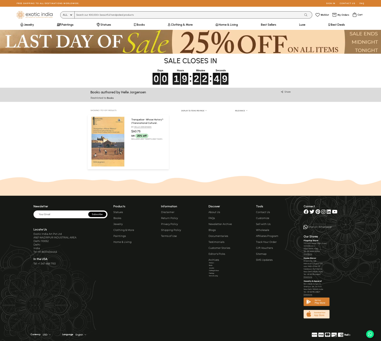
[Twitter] (312, 212)
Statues (118, 212)
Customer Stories (219, 248)
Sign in (330, 3)
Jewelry (118, 224)
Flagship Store (311, 240)
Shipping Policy (171, 230)
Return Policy (169, 218)
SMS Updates (264, 260)
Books (117, 218)
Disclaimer (167, 212)
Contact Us (263, 212)
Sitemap (261, 254)
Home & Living (122, 242)
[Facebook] (306, 212)
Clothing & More (123, 230)
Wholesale (262, 230)
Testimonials (216, 242)
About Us (214, 212)
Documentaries (218, 236)
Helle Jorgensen (142, 127)
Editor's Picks (217, 254)
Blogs (212, 230)
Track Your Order (266, 242)
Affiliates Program (267, 236)
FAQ (362, 3)
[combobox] (188, 14)
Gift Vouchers (264, 248)
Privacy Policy (169, 224)
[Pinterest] (318, 212)
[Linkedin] (329, 212)
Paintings (119, 236)
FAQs (212, 218)
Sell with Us (263, 224)
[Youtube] (334, 212)
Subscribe (97, 214)
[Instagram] (323, 212)
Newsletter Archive (220, 224)
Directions (308, 254)
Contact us (347, 3)
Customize (262, 218)
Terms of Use (169, 236)
